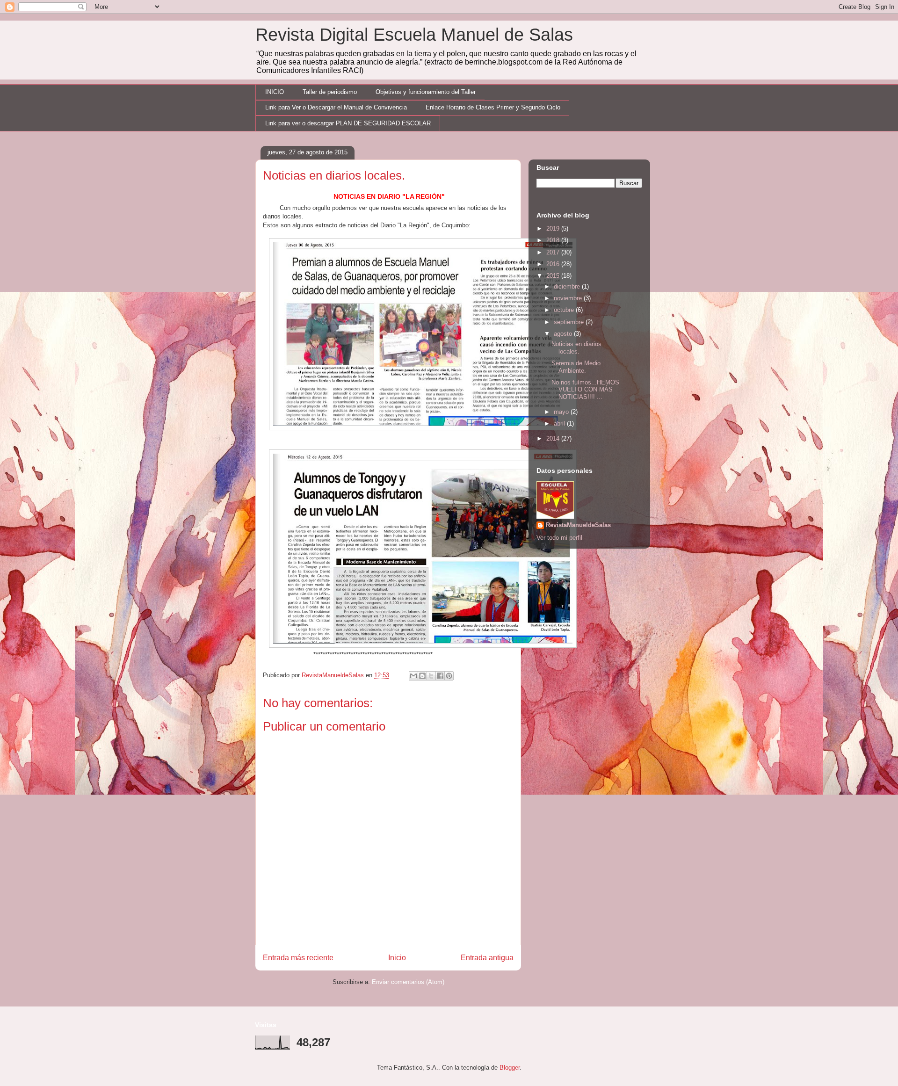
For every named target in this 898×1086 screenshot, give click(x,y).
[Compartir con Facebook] (440, 676)
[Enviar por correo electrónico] (413, 676)
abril (560, 423)
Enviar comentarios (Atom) (408, 981)
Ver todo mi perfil (559, 537)
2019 (553, 228)
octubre (565, 309)
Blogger (510, 1067)
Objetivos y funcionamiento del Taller (426, 91)
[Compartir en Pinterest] (449, 676)
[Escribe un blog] (422, 676)
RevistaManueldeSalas (578, 525)
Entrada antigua (487, 958)
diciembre (568, 286)
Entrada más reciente (298, 958)
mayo (562, 411)
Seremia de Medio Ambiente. (576, 367)
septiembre (570, 322)
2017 (553, 252)
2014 (553, 438)
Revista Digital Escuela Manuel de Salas (414, 34)
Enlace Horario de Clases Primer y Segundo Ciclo (493, 107)
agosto (564, 333)
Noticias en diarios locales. (576, 347)
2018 (553, 240)
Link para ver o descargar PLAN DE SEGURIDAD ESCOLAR (348, 123)
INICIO (274, 91)
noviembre (569, 298)
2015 (553, 275)
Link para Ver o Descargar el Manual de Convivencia (336, 107)
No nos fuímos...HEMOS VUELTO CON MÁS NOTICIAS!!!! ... (585, 389)
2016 (553, 264)
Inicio (397, 958)
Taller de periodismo (330, 91)
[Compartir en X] (431, 676)
